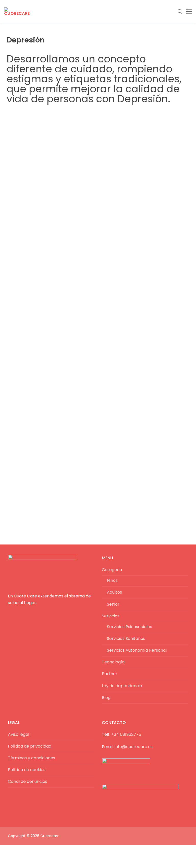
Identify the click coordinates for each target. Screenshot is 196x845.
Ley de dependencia (122, 686)
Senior (113, 604)
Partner (109, 674)
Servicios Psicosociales (129, 627)
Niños (112, 580)
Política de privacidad (29, 746)
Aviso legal (18, 734)
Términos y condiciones (31, 758)
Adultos (114, 592)
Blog (106, 698)
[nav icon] (189, 11)
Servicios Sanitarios (126, 638)
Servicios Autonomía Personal (137, 650)
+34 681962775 (126, 734)
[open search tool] (180, 11)
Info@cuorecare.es (133, 747)
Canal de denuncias (27, 781)
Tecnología (113, 662)
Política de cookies (26, 770)
